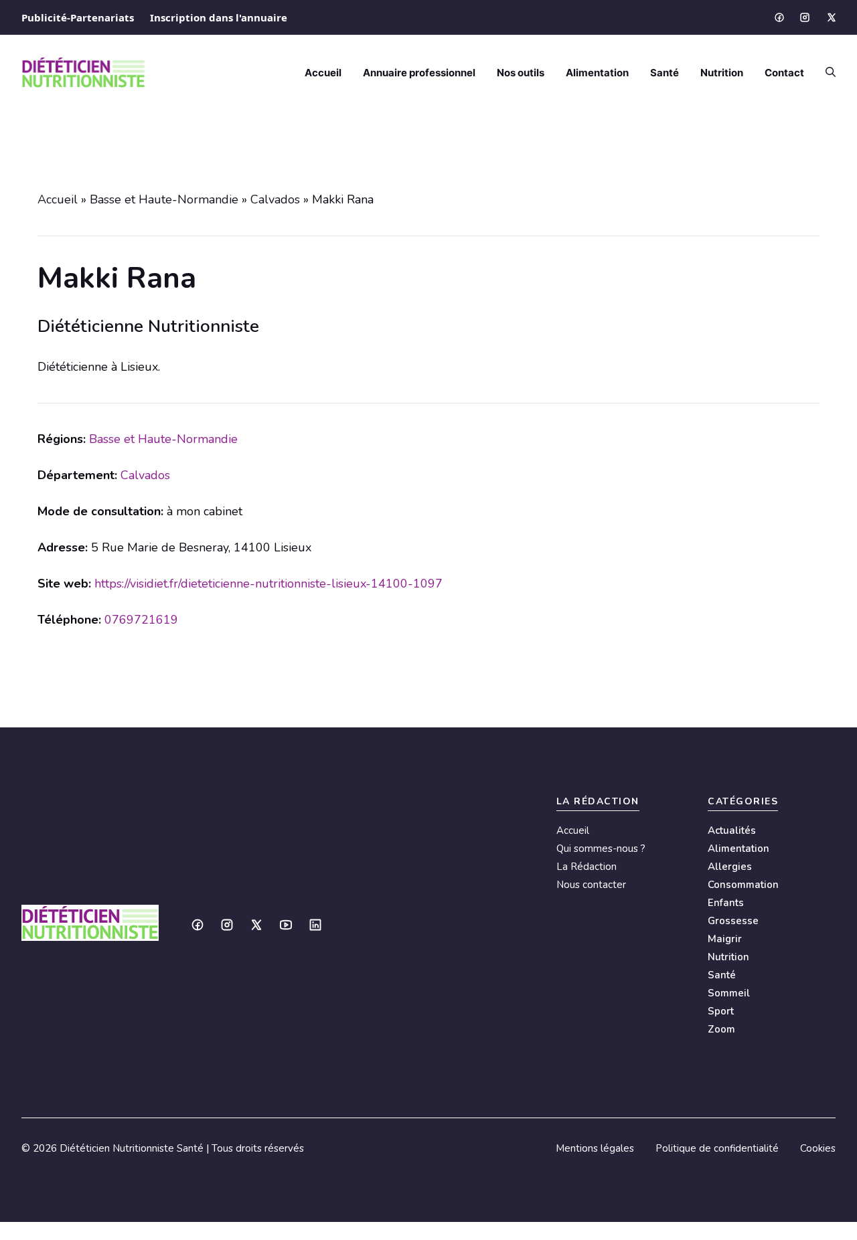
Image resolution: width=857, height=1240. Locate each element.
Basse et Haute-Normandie (164, 199)
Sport (721, 1011)
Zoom (721, 1029)
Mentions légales (595, 1148)
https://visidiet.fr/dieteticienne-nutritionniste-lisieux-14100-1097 (268, 583)
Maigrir (725, 939)
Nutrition (721, 72)
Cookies (818, 1148)
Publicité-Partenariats (77, 17)
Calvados (275, 199)
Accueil (323, 72)
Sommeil (729, 993)
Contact (784, 72)
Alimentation (597, 72)
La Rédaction (586, 866)
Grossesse (733, 920)
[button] (825, 73)
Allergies (730, 866)
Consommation (743, 884)
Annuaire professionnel (419, 72)
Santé (664, 72)
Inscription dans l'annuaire (218, 17)
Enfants (726, 902)
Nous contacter (591, 884)
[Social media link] (778, 17)
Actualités (732, 830)
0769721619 (141, 620)
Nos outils (520, 72)
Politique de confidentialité (717, 1148)
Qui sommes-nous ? (600, 848)
